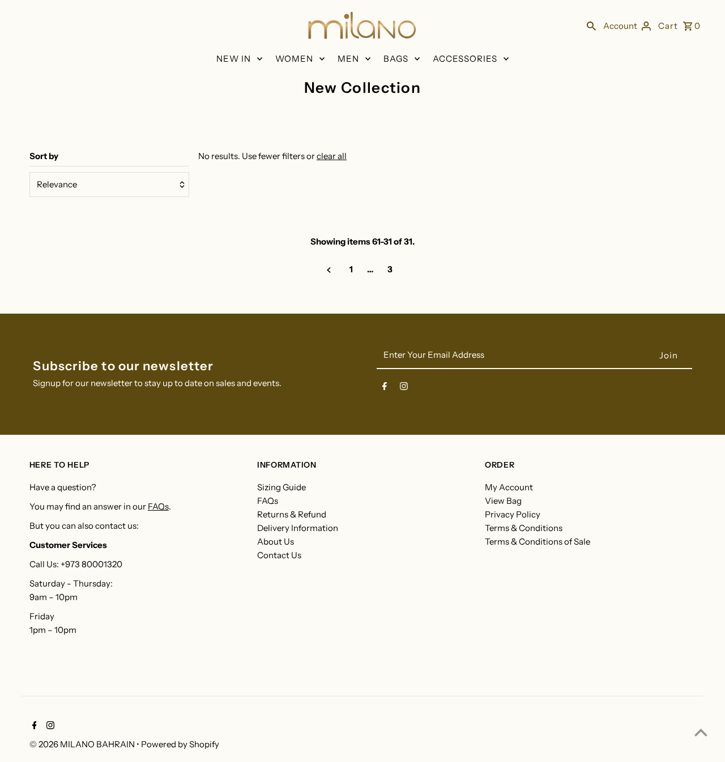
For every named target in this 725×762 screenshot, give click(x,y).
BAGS (395, 58)
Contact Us (279, 555)
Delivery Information (297, 528)
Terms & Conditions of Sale (537, 541)
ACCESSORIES (465, 58)
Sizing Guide (281, 487)
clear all (332, 156)
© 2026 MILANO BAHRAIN (83, 744)
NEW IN (233, 58)
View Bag (503, 500)
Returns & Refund (291, 514)
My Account (509, 487)
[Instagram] (404, 388)
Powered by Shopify (180, 744)
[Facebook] (384, 388)
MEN (348, 58)
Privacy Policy (512, 514)
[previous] (328, 270)
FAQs (158, 506)
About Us (275, 541)
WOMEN (294, 58)
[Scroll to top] (701, 732)
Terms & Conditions (523, 528)
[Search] (591, 25)
